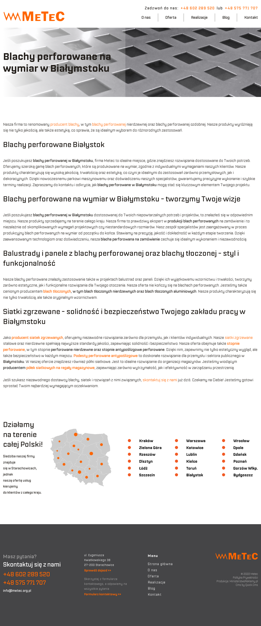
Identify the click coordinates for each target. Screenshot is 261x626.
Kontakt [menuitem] (251, 17)
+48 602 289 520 (198, 8)
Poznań (240, 461)
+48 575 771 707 (241, 8)
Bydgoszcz (243, 475)
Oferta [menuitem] (170, 17)
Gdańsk (240, 454)
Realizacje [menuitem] (199, 17)
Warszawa (196, 440)
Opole (238, 447)
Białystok (194, 475)
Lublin (191, 454)
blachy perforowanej (108, 124)
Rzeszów (147, 454)
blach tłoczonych (57, 291)
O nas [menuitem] (146, 17)
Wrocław (241, 440)
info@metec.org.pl (17, 591)
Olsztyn (146, 461)
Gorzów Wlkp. (245, 468)
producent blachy (64, 124)
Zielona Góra (150, 447)
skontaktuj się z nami (160, 380)
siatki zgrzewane (239, 337)
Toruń (191, 468)
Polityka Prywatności (245, 577)
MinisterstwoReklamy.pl (244, 581)
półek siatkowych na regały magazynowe (60, 367)
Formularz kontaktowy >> (102, 594)
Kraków (146, 440)
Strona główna (160, 564)
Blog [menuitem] (226, 17)
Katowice (194, 447)
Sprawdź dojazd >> (97, 570)
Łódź (143, 468)
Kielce (191, 461)
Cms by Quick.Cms (247, 585)
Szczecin (147, 475)
